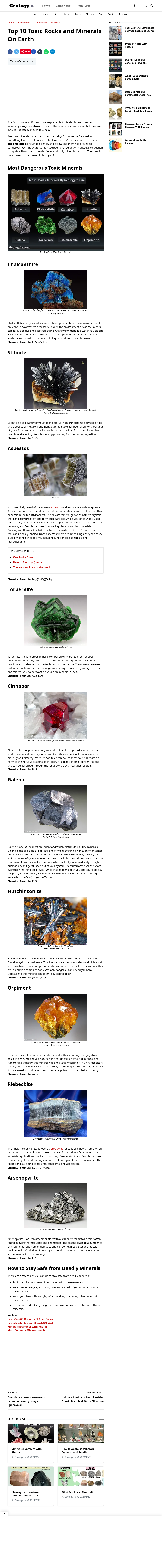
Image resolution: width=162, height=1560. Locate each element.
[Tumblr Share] (39, 51)
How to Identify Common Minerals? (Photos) (30, 1323)
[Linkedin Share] (33, 51)
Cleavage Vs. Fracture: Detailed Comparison (25, 1493)
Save (27, 51)
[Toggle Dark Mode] (146, 5)
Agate (35, 14)
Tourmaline (124, 14)
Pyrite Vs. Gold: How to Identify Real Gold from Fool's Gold (137, 110)
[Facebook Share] (10, 51)
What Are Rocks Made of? (77, 1492)
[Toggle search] (151, 6)
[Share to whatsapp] (46, 51)
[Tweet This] (16, 51)
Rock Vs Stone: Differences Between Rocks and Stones (139, 29)
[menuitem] (46, 5)
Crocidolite (56, 1148)
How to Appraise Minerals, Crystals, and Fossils (78, 1450)
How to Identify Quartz (27, 562)
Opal (101, 14)
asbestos (56, 507)
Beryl (56, 14)
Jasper (78, 14)
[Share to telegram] (52, 51)
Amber (46, 14)
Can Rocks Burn (23, 557)
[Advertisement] (56, 94)
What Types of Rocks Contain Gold (136, 77)
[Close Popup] (4, 1514)
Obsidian (90, 14)
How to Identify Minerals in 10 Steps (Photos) (30, 1319)
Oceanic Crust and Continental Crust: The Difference (137, 94)
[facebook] (134, 6)
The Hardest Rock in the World (32, 567)
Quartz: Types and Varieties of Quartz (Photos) (135, 62)
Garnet (67, 14)
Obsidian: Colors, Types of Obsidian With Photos (139, 125)
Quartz (111, 14)
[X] (139, 6)
